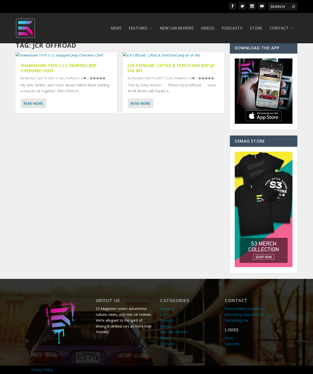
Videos (207, 28)
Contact (279, 28)
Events (165, 326)
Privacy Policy (42, 369)
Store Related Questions (244, 308)
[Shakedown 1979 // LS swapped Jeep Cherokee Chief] (66, 55)
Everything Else (236, 320)
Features (138, 28)
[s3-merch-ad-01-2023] (263, 265)
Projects (166, 320)
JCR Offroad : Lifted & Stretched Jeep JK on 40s (171, 68)
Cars (61, 78)
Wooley (30, 78)
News (116, 28)
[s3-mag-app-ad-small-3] (263, 122)
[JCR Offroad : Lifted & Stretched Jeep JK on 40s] (173, 55)
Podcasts (232, 28)
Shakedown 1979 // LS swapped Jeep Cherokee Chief (59, 68)
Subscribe (232, 343)
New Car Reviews (177, 28)
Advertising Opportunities (245, 314)
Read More (33, 103)
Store (256, 28)
